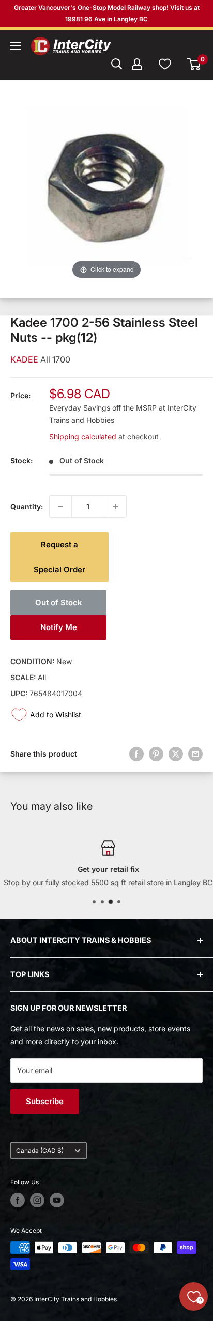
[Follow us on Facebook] (17, 1200)
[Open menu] (15, 46)
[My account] (137, 64)
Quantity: (26, 506)
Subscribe (45, 1101)
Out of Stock (58, 602)
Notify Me (58, 627)
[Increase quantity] (115, 506)
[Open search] (117, 64)
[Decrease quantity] (60, 506)
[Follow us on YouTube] (57, 1200)
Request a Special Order (59, 557)
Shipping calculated (82, 436)
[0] (194, 64)
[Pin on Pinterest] (156, 754)
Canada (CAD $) (40, 1150)
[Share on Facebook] (136, 754)
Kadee (25, 359)
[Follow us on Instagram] (37, 1200)
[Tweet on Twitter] (176, 754)
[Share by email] (195, 754)
